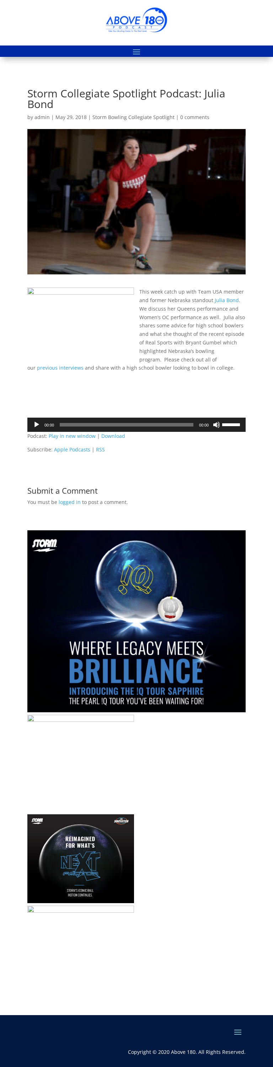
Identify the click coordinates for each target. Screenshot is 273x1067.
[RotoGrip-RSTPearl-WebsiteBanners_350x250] (80, 910)
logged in (70, 502)
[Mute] (216, 424)
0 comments (194, 117)
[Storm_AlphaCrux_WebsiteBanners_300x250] (80, 720)
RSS (100, 449)
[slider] (232, 424)
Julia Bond (227, 300)
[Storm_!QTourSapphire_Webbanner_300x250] (136, 710)
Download (113, 436)
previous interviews (60, 367)
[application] (136, 425)
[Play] (36, 424)
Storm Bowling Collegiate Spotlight (133, 117)
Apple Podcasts (72, 449)
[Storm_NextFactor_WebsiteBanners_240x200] (80, 901)
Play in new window (72, 436)
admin (42, 117)
